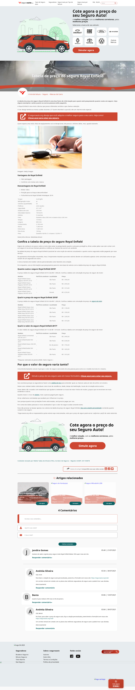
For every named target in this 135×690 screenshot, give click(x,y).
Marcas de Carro (56, 94)
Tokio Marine (20, 660)
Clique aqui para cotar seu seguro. (43, 118)
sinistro (37, 395)
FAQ (94, 2)
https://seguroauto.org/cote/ (100, 578)
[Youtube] (78, 657)
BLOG (98, 2)
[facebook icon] (109, 468)
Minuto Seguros (21, 657)
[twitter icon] (112, 468)
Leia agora (42, 503)
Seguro (45, 94)
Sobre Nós (47, 657)
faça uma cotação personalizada (91, 408)
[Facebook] (71, 657)
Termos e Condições (50, 660)
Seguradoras (53, 2)
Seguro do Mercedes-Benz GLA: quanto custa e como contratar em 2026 (32, 494)
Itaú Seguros (20, 662)
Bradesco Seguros (22, 655)
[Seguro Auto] (23, 93)
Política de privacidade (51, 662)
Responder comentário (41, 557)
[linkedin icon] (106, 468)
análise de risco (56, 383)
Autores (46, 655)
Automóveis (61, 502)
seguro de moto (97, 301)
